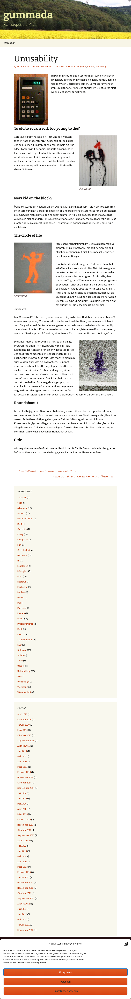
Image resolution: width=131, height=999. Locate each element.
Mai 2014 (21, 803)
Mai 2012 (21, 919)
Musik (20, 602)
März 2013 (22, 866)
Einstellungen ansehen (65, 991)
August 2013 (23, 840)
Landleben (22, 565)
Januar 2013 (23, 877)
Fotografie (22, 539)
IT (53, 66)
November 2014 (25, 777)
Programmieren (25, 623)
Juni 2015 (22, 751)
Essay (48, 66)
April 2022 (22, 714)
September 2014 (25, 787)
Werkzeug (101, 66)
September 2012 (25, 898)
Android (40, 66)
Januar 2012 (23, 924)
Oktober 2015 (24, 735)
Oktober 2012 (24, 893)
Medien (21, 592)
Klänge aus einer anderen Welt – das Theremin (84, 476)
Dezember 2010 (25, 929)
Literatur (21, 581)
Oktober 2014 (24, 782)
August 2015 (23, 745)
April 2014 (22, 808)
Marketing (22, 586)
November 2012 (25, 887)
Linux (67, 66)
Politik (20, 618)
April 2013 (22, 861)
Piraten (21, 613)
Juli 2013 (21, 845)
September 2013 (25, 835)
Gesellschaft (23, 550)
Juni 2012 (22, 914)
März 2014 (22, 814)
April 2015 (22, 761)
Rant (73, 66)
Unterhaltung (24, 671)
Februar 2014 (24, 819)
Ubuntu (90, 66)
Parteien (21, 607)
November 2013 (25, 824)
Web (19, 676)
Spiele (20, 655)
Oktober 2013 (24, 829)
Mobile (20, 597)
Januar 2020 (23, 724)
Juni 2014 (22, 798)
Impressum (9, 42)
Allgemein (22, 508)
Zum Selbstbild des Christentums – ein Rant (45, 471)
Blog (19, 523)
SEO (19, 644)
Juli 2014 (21, 793)
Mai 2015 (21, 756)
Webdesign (23, 681)
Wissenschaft (24, 692)
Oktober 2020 (24, 719)
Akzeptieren (65, 972)
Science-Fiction (25, 639)
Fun (19, 544)
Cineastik (22, 529)
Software (81, 66)
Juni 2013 (22, 851)
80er (19, 502)
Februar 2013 (24, 872)
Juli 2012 (21, 908)
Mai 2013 (21, 856)
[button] (126, 943)
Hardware (22, 555)
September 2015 (25, 740)
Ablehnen (66, 981)
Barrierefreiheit (25, 518)
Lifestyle (59, 66)
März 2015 (22, 766)
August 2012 (23, 903)
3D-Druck (21, 497)
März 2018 (22, 730)
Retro (20, 634)
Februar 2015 (24, 772)
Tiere (20, 660)
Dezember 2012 (25, 882)
